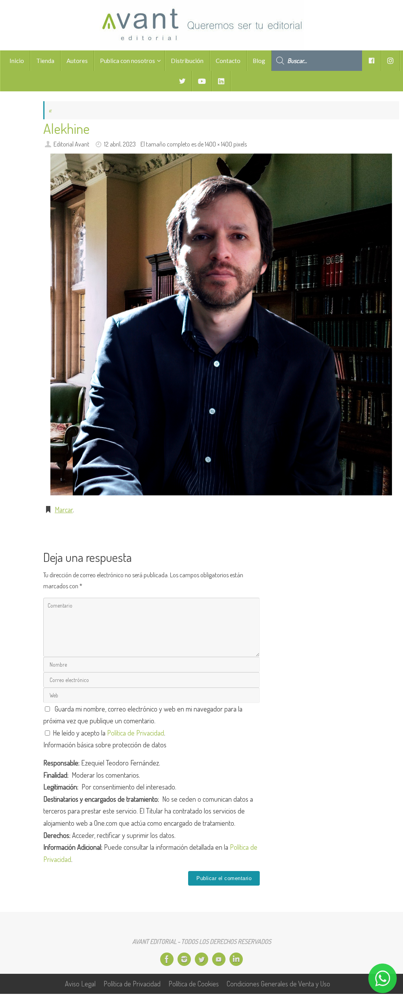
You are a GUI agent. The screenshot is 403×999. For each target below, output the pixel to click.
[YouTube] (219, 959)
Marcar (64, 509)
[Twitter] (201, 959)
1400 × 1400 (218, 144)
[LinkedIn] (236, 959)
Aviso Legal (80, 983)
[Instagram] (184, 959)
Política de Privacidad (135, 732)
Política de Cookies (193, 983)
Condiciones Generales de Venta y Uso (278, 983)
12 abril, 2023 (120, 144)
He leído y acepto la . (108, 732)
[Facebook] (167, 959)
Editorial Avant (71, 144)
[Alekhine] (221, 324)
